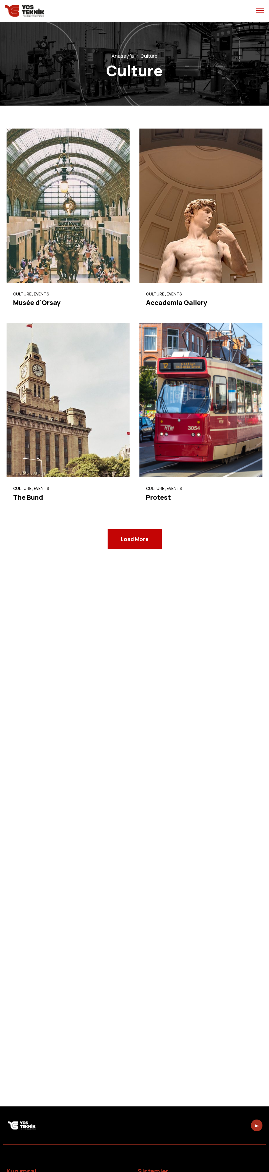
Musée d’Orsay (36, 302)
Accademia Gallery (176, 302)
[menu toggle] (260, 11)
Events (41, 294)
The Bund (28, 497)
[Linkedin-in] (256, 1125)
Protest (158, 497)
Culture (22, 294)
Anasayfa (123, 55)
